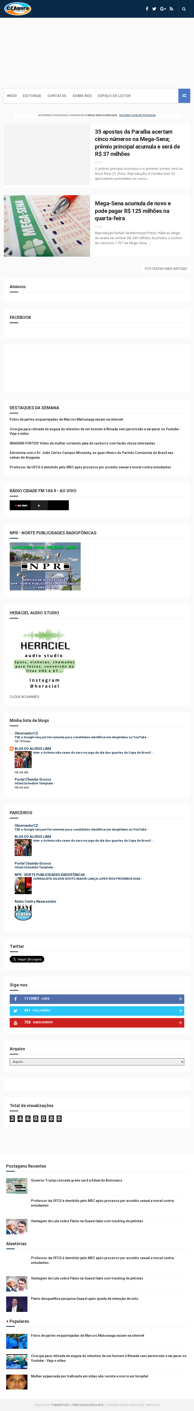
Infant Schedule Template (34, 783)
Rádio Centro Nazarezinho (35, 901)
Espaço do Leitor (114, 96)
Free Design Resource (88, 1405)
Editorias (32, 96)
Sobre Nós (82, 96)
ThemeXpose (60, 1405)
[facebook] (147, 8)
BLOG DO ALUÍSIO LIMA (33, 749)
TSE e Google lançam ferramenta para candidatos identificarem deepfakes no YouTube (81, 737)
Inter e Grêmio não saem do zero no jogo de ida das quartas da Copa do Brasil (92, 752)
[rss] (171, 8)
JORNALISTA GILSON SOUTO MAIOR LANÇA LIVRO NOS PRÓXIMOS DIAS (87, 878)
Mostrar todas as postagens (137, 115)
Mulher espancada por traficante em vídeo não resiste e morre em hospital (89, 1376)
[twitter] (154, 8)
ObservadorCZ (26, 733)
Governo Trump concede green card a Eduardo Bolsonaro (76, 1180)
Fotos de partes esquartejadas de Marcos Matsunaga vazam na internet (66, 419)
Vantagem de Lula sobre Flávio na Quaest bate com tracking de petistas (87, 1221)
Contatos (57, 96)
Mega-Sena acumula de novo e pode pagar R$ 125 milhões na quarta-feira (133, 211)
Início (12, 96)
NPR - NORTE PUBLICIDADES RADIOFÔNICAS (50, 875)
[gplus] (163, 8)
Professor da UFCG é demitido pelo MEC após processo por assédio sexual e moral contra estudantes (90, 467)
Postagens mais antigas (166, 269)
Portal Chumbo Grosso (33, 779)
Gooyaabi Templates (144, 1405)
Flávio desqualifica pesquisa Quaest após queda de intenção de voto (84, 1299)
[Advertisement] (97, 53)
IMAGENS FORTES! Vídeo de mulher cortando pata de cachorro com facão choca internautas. (83, 443)
